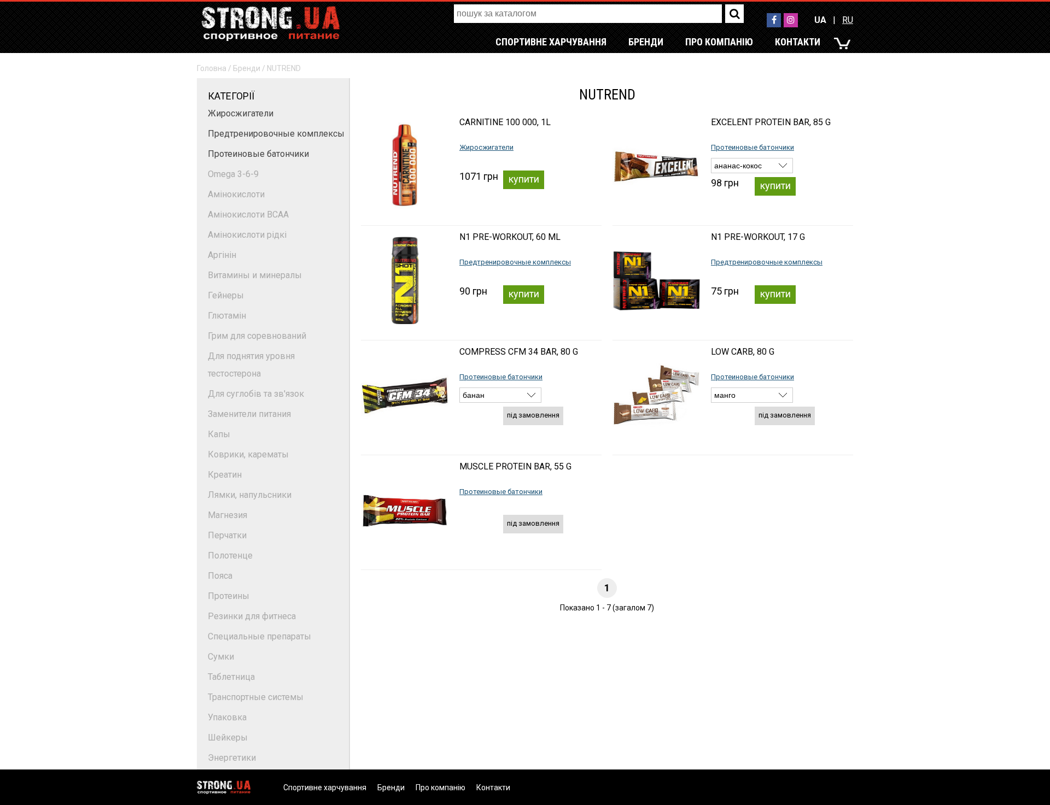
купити (524, 179)
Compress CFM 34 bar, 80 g (518, 351)
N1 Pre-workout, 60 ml (510, 237)
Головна (211, 68)
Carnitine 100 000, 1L (505, 122)
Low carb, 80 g (742, 351)
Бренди (645, 42)
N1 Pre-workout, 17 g (758, 237)
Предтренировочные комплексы (276, 133)
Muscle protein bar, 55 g (515, 466)
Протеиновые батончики (258, 154)
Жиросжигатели (240, 113)
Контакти (797, 42)
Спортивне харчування (550, 42)
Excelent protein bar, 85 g (771, 122)
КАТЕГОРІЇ (231, 96)
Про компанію (719, 42)
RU (847, 20)
